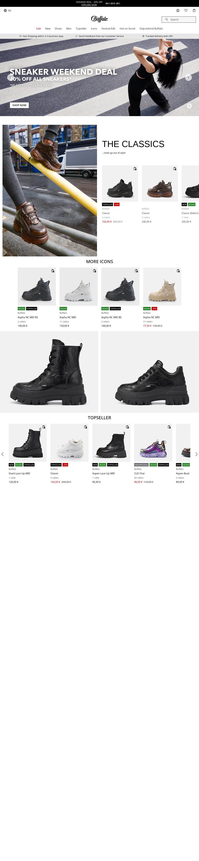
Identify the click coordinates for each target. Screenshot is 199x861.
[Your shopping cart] (194, 10)
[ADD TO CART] (135, 168)
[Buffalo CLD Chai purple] (153, 443)
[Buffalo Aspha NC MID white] (79, 287)
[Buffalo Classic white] (70, 443)
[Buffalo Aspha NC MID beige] (162, 287)
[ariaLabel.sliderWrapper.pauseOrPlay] (189, 105)
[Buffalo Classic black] (120, 183)
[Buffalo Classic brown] (160, 183)
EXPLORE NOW (89, 4)
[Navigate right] (188, 77)
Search (175, 19)
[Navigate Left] (10, 77)
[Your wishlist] (186, 10)
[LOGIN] (177, 10)
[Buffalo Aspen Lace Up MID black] (111, 443)
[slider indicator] (98, 111)
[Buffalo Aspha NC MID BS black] (37, 287)
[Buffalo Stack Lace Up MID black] (28, 443)
